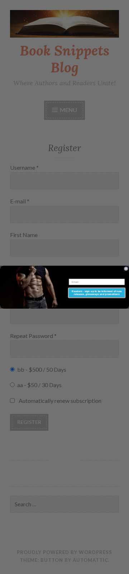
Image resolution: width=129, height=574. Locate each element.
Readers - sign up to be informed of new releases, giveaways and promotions (96, 292)
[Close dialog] (126, 268)
